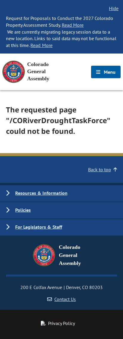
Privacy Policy (61, 323)
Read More (73, 25)
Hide (114, 8)
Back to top (99, 169)
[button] (61, 193)
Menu (109, 72)
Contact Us (65, 299)
